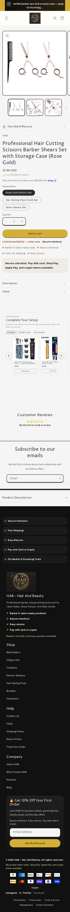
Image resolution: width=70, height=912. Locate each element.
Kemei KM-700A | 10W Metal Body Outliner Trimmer (52, 362)
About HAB (13, 764)
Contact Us (13, 716)
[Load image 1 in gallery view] (16, 107)
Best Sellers (13, 652)
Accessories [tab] (40, 332)
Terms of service (52, 900)
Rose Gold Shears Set (19, 192)
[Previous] (9, 356)
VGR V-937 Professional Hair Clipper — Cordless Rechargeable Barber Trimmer (24, 363)
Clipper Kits (13, 660)
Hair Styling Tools (16, 683)
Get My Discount (35, 843)
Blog (9, 787)
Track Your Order (16, 747)
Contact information (44, 905)
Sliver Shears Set (16, 207)
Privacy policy (35, 900)
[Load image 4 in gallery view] (53, 107)
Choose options (25, 371)
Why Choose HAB (17, 772)
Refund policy (20, 900)
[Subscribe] (59, 478)
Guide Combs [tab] (25, 332)
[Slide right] (66, 108)
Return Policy (14, 739)
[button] (6, 18)
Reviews (11, 779)
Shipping (6, 175)
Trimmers (12, 667)
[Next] (61, 356)
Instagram (11, 893)
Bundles (11, 691)
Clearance (12, 698)
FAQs (10, 723)
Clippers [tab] (12, 332)
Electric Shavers (16, 675)
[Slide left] (3, 108)
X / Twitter (25, 893)
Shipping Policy (15, 731)
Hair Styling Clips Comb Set (22, 200)
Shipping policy (26, 905)
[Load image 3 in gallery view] (35, 107)
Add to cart (53, 370)
